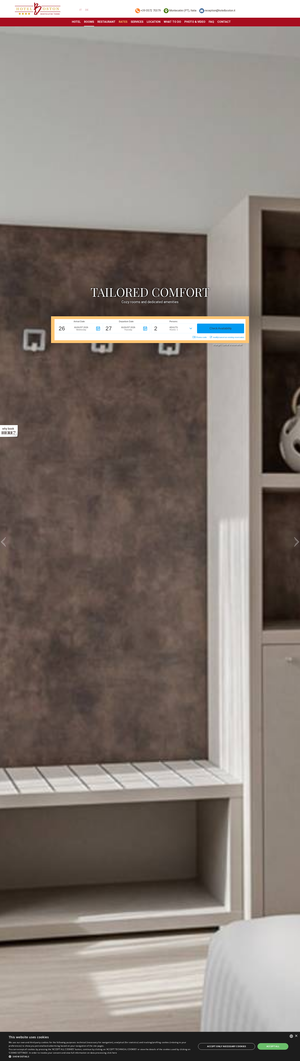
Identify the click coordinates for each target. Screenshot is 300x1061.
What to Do (172, 21)
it (80, 9)
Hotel (76, 21)
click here (112, 1052)
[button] (79, 328)
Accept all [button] (273, 1046)
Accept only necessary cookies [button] (226, 1046)
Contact (224, 21)
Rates (123, 21)
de (87, 9)
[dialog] (150, 1046)
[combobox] (291, 1036)
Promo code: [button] (201, 337)
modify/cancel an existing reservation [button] (228, 337)
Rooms (89, 21)
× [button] (296, 1036)
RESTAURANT (106, 21)
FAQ (211, 21)
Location (153, 21)
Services (137, 21)
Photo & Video (194, 21)
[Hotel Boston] (37, 8)
